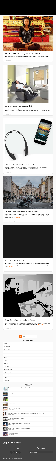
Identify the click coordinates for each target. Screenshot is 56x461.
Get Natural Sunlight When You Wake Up (17, 418)
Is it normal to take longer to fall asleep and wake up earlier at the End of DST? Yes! (26, 413)
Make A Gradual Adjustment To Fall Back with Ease (19, 428)
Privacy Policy (5, 458)
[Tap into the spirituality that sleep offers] (28, 192)
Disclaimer (20, 458)
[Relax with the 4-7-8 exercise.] (28, 241)
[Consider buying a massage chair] (28, 83)
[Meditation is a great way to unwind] (28, 139)
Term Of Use (11, 458)
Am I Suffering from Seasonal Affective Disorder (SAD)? (20, 387)
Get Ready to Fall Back (13, 433)
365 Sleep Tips (12, 4)
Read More (17, 217)
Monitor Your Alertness (13, 398)
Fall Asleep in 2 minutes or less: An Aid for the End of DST (20, 393)
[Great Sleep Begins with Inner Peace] (28, 295)
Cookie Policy (16, 458)
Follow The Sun (11, 403)
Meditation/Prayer (8, 60)
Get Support (7, 221)
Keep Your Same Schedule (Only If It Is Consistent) (19, 423)
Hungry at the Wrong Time (14, 408)
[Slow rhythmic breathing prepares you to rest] (28, 33)
